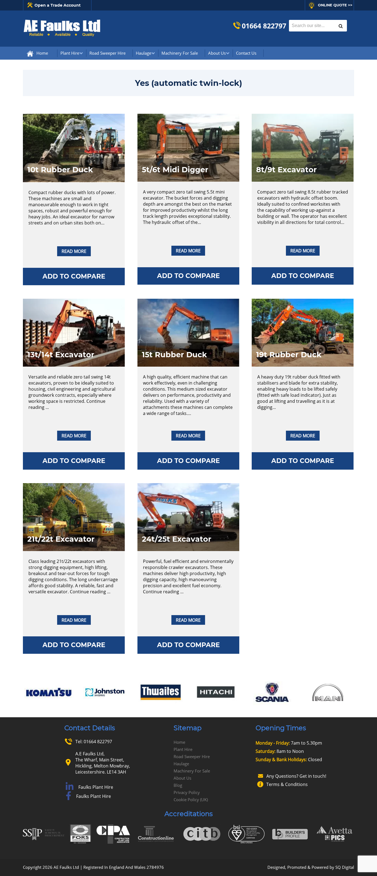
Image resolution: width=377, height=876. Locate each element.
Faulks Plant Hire (95, 787)
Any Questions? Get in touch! (296, 776)
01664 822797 (264, 25)
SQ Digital (344, 867)
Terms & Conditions (287, 784)
